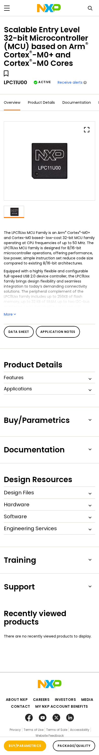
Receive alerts (70, 82)
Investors (65, 699)
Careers (41, 699)
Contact (20, 706)
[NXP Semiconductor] (49, 8)
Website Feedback (50, 735)
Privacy (15, 730)
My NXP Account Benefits (61, 706)
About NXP (17, 699)
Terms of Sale (56, 730)
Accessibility (79, 730)
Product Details (41, 102)
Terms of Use (33, 730)
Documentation (76, 102)
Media (87, 699)
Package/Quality (74, 746)
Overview (12, 102)
